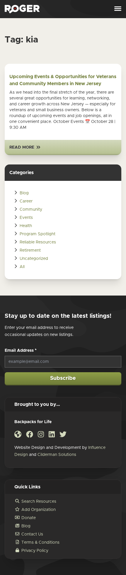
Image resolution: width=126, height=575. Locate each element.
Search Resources (38, 502)
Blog (24, 193)
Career (26, 201)
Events (26, 218)
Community (31, 209)
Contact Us (32, 534)
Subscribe (63, 378)
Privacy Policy (34, 551)
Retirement (30, 250)
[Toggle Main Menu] (117, 9)
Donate (28, 518)
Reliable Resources (38, 242)
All (22, 267)
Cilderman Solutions (57, 455)
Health (26, 226)
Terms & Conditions (40, 542)
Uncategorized (34, 259)
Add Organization (38, 510)
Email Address (21, 351)
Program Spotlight (37, 234)
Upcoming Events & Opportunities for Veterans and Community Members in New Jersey (62, 80)
